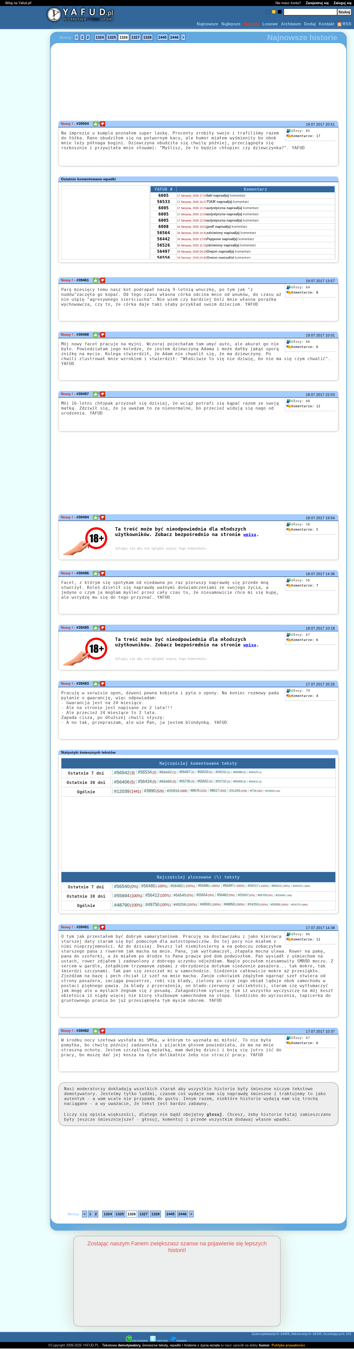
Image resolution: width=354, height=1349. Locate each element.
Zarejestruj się (317, 3)
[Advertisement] (23, 674)
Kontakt (326, 24)
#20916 (177, 791)
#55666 (284, 895)
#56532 (223, 772)
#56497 (186, 772)
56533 (163, 201)
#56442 (167, 772)
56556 (163, 257)
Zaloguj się (342, 3)
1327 (135, 37)
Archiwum (291, 24)
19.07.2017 (315, 124)
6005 (163, 195)
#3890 (154, 791)
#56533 (205, 772)
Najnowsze (207, 24)
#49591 (210, 904)
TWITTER (162, 1340)
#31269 (238, 791)
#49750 (158, 904)
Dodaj (310, 24)
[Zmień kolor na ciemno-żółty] (274, 12)
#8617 (218, 791)
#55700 (265, 895)
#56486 (239, 772)
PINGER (181, 1340)
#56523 (281, 885)
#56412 (158, 895)
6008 (163, 226)
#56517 (258, 886)
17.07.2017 (315, 684)
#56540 (126, 886)
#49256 (185, 904)
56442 (163, 239)
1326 (123, 37)
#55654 (205, 895)
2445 (162, 37)
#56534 (147, 772)
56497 (163, 251)
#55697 (246, 895)
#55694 (128, 895)
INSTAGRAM (139, 1340)
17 (305, 136)
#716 (256, 790)
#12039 (127, 791)
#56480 (154, 886)
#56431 (255, 781)
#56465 (167, 781)
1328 (147, 37)
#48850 (234, 904)
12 (305, 406)
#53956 (279, 904)
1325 (112, 37)
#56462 (226, 895)
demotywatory (129, 1345)
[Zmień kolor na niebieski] (268, 12)
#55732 (223, 781)
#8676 (198, 791)
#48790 (128, 905)
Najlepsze (230, 24)
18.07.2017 (315, 394)
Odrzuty (251, 24)
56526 (163, 245)
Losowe (270, 24)
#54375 (299, 904)
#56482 (183, 886)
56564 (163, 232)
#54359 (258, 904)
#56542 (124, 772)
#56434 (147, 781)
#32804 (272, 790)
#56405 (239, 781)
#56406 (124, 781)
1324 (100, 37)
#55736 (186, 781)
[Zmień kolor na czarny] (280, 12)
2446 (174, 37)
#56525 (255, 772)
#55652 (205, 781)
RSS (346, 24)
